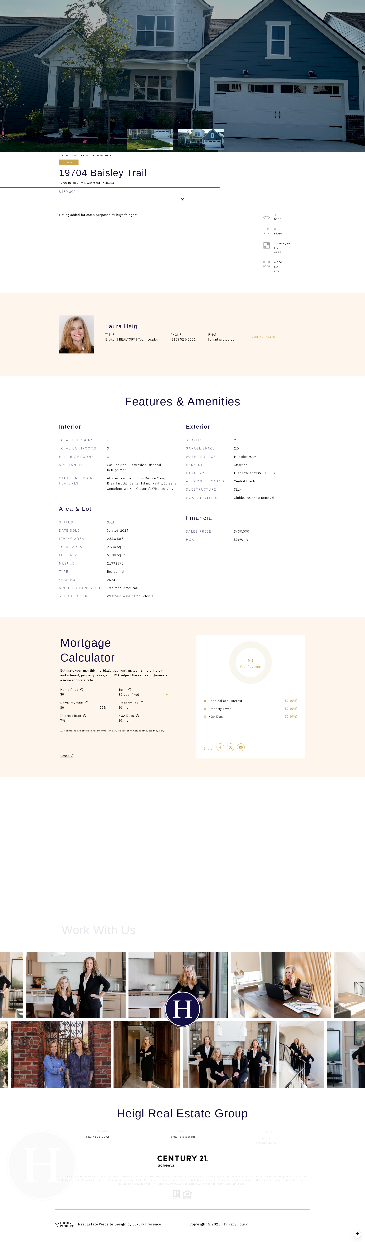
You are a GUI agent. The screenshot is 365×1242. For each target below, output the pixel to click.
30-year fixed (128, 694)
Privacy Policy (236, 1224)
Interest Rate (70, 716)
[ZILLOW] (306, 1224)
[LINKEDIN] (275, 1224)
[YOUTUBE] (285, 1224)
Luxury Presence (147, 1224)
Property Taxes (220, 708)
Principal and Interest (225, 700)
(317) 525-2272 (183, 339)
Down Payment (71, 703)
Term (122, 690)
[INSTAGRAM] (265, 1224)
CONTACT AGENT (264, 336)
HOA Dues (126, 716)
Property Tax (128, 703)
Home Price (69, 690)
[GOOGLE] (296, 1224)
